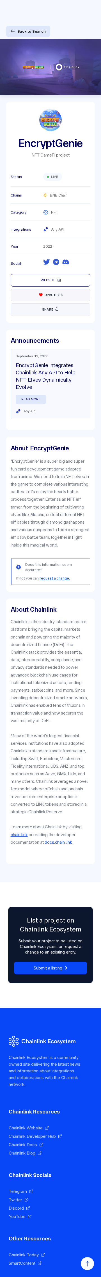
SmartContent (22, 1263)
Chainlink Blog (22, 1153)
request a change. (55, 578)
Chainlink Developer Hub (32, 1136)
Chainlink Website (26, 1128)
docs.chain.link (58, 842)
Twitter (15, 1199)
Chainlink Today (24, 1254)
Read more (30, 399)
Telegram (18, 1191)
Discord (16, 1208)
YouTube (17, 1216)
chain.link (19, 834)
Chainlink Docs (23, 1144)
